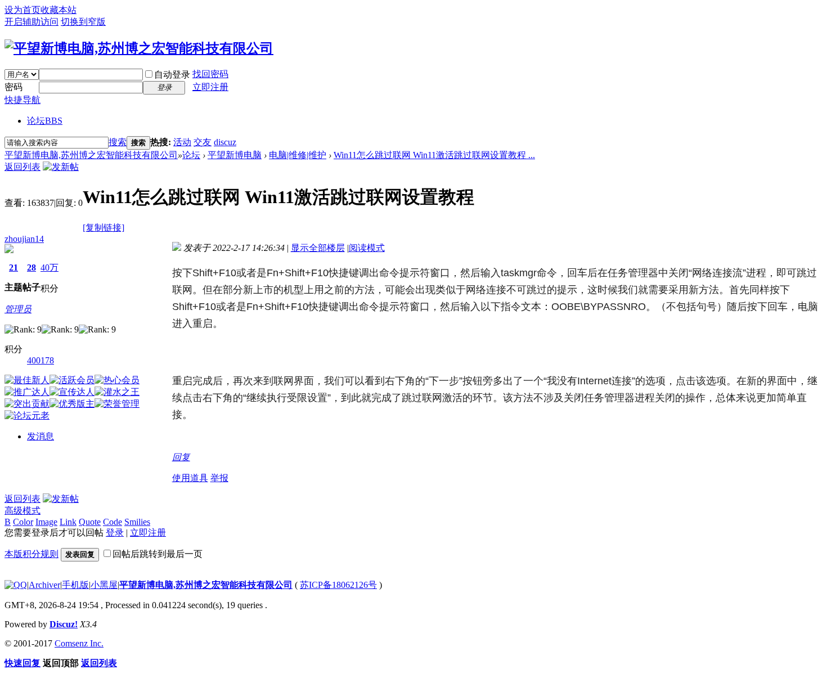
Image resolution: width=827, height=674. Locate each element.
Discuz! (64, 624)
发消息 (40, 436)
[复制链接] (103, 227)
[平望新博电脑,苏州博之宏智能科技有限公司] (139, 48)
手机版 (75, 585)
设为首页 (23, 10)
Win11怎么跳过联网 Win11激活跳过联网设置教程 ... (434, 155)
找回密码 (210, 74)
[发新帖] (61, 167)
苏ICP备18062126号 (338, 585)
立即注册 (210, 87)
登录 (115, 532)
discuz (225, 142)
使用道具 (190, 478)
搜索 (118, 142)
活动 (182, 142)
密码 (14, 87)
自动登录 (172, 74)
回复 (181, 457)
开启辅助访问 (32, 21)
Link (68, 522)
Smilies (137, 522)
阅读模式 (367, 248)
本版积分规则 (32, 554)
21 (13, 267)
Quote (90, 522)
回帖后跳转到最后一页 (158, 554)
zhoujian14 (24, 239)
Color (23, 522)
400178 (40, 360)
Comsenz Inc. (79, 643)
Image (46, 522)
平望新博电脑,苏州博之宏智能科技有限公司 (91, 155)
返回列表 (23, 167)
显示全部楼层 (318, 248)
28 (31, 267)
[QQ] (16, 585)
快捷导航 (23, 100)
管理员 (18, 309)
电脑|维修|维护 (297, 155)
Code (112, 522)
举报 (219, 478)
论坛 (44, 120)
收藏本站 (59, 10)
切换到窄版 (83, 21)
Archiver (44, 585)
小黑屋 (104, 585)
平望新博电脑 (235, 155)
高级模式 (23, 510)
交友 (203, 142)
